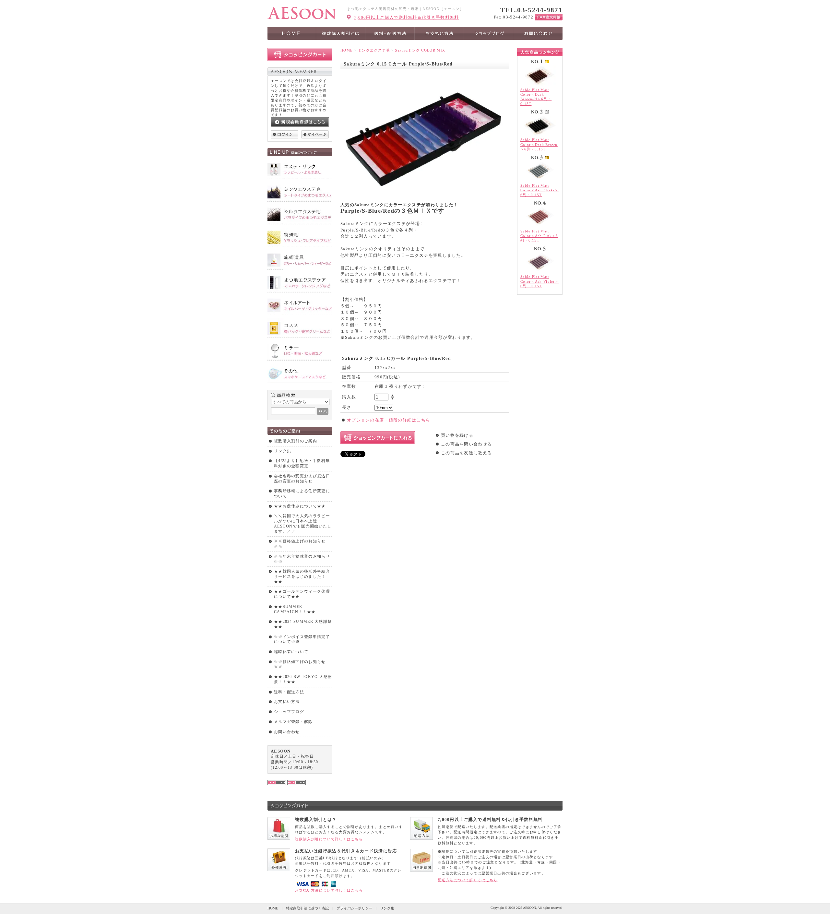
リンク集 (282, 451)
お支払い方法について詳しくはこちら (329, 890)
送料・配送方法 (289, 692)
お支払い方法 (287, 701)
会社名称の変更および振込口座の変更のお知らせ (302, 478)
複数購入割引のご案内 (295, 441)
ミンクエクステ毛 (374, 50)
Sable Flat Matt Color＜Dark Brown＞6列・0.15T (539, 144)
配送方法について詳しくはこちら (468, 880)
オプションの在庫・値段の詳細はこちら (388, 420)
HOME (346, 50)
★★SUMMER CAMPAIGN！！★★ (295, 609)
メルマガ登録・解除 (293, 721)
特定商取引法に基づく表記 (307, 908)
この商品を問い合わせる (466, 444)
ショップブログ (289, 711)
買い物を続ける (457, 435)
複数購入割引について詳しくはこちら (329, 839)
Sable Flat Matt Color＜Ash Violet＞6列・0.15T (539, 281)
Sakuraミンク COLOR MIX (420, 50)
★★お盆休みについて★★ (300, 506)
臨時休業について (291, 651)
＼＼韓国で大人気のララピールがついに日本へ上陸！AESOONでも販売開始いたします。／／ (303, 523)
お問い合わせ (287, 732)
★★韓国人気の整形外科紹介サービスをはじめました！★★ (302, 576)
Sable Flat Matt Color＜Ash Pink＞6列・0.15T (539, 236)
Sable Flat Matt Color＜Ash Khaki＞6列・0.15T (539, 190)
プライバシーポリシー (354, 908)
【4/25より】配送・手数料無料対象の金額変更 (302, 463)
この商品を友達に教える (466, 452)
